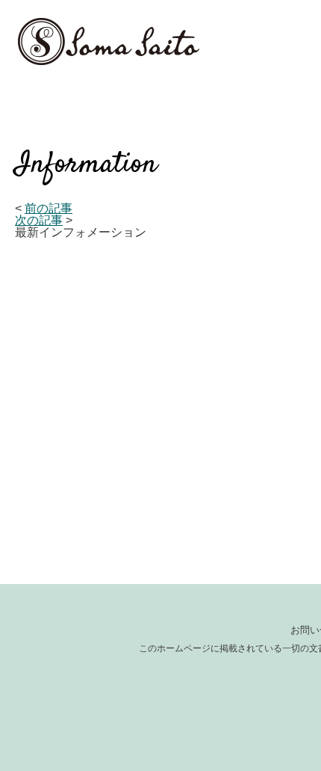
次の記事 (39, 220)
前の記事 (48, 208)
